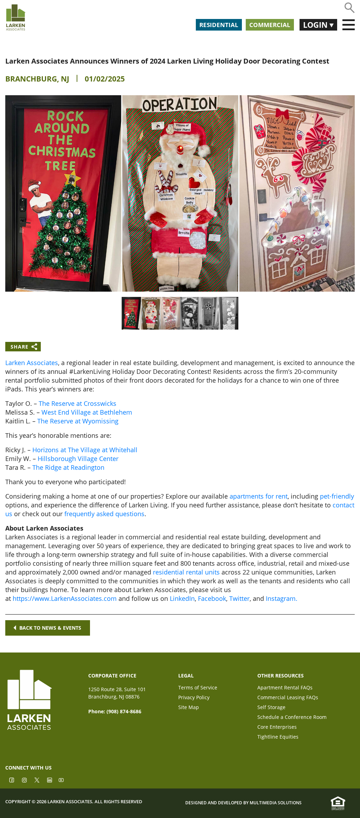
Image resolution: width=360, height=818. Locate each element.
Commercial (269, 25)
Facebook (212, 598)
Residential (218, 25)
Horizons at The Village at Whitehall (84, 450)
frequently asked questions (104, 513)
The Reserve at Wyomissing (77, 421)
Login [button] (316, 24)
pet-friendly (337, 496)
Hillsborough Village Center (78, 458)
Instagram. (281, 598)
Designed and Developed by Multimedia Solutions (243, 803)
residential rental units (186, 572)
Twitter (239, 598)
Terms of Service (197, 688)
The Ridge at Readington (68, 467)
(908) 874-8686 (124, 711)
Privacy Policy (194, 698)
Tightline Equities (277, 737)
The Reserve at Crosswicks (77, 403)
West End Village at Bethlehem (86, 412)
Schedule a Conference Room (292, 717)
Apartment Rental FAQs (285, 688)
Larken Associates (31, 362)
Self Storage (271, 707)
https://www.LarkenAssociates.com (65, 598)
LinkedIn (182, 598)
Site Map (188, 707)
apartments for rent (259, 496)
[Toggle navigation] (348, 25)
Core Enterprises (277, 727)
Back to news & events (50, 627)
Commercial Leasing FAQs (287, 698)
